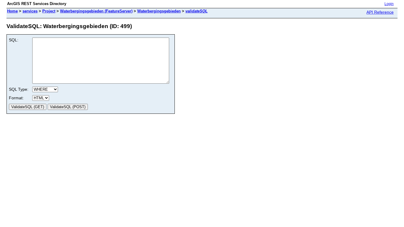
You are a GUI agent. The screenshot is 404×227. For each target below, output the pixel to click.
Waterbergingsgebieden (159, 11)
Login (389, 4)
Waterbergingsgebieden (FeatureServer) (96, 11)
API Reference (380, 12)
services (30, 11)
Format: (16, 97)
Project (48, 11)
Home (12, 11)
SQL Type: (18, 89)
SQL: (13, 40)
